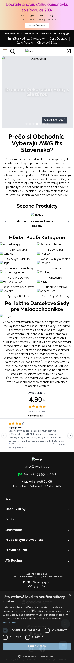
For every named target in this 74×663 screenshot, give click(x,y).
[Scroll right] (68, 222)
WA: (39, 474)
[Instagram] (31, 649)
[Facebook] (42, 649)
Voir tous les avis (35, 415)
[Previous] (4, 435)
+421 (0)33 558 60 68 (37, 481)
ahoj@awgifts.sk (37, 466)
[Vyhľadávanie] (12, 51)
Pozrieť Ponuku (37, 25)
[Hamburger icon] (5, 51)
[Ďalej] (70, 435)
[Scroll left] (5, 222)
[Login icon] (68, 51)
